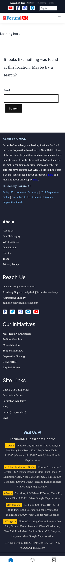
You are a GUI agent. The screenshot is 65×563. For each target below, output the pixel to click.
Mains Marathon (12, 345)
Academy (30, 3)
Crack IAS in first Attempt (26, 197)
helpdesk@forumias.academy (41, 292)
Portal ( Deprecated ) (14, 412)
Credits (7, 253)
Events (51, 3)
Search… (8, 90)
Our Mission (10, 247)
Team (6, 258)
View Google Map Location (32, 486)
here (50, 174)
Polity (6, 192)
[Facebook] (5, 312)
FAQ (5, 417)
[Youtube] (36, 312)
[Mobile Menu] (58, 17)
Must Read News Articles (17, 333)
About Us (8, 230)
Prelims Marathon (13, 339)
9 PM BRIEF (10, 361)
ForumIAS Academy (14, 400)
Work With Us (11, 241)
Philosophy (41, 3)
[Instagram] (20, 312)
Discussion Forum (13, 395)
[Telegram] (28, 312)
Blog (5, 406)
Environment (18, 192)
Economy (33, 192)
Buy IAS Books (11, 367)
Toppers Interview (13, 350)
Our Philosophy (11, 236)
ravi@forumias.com (24, 286)
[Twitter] (12, 312)
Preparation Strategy (14, 356)
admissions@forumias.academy (20, 302)
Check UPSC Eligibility (16, 389)
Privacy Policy (11, 264)
